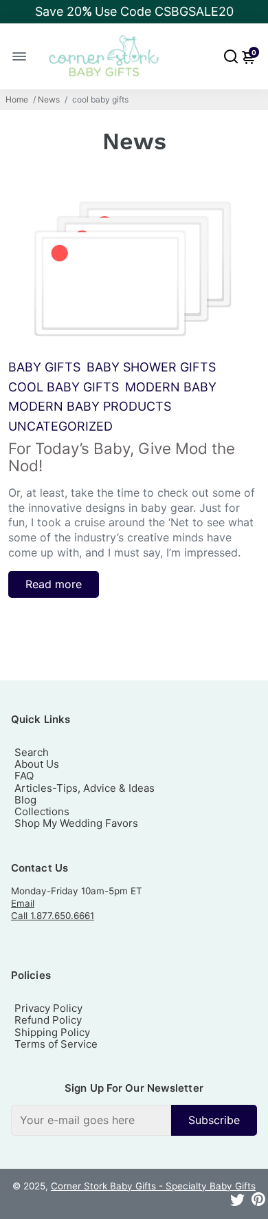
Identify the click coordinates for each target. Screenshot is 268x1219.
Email (22, 903)
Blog (25, 799)
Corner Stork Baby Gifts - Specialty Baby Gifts (153, 1185)
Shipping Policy (52, 1032)
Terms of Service (56, 1043)
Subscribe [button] (214, 1120)
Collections (41, 811)
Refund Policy (48, 1019)
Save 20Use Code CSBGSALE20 (134, 11)
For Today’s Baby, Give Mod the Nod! (121, 457)
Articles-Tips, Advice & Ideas (84, 788)
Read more (53, 584)
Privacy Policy (48, 1008)
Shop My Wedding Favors (76, 823)
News (49, 100)
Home (16, 100)
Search (31, 752)
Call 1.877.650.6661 (52, 915)
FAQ (24, 775)
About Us (36, 763)
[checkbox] (134, 1120)
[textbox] (91, 1120)
